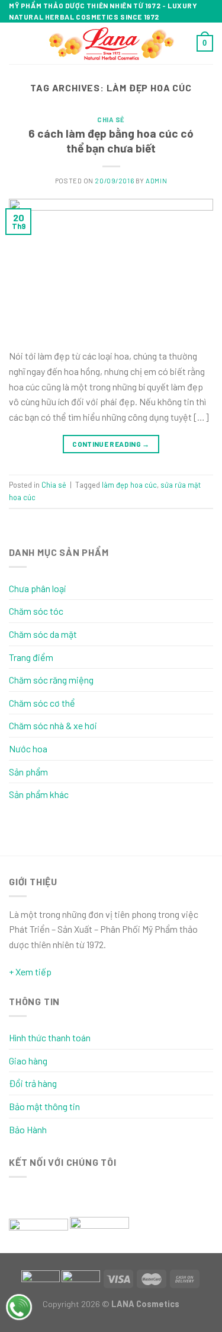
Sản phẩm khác (39, 794)
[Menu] (16, 43)
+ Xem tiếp (30, 971)
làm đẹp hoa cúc (129, 484)
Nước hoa (28, 748)
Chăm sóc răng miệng (51, 679)
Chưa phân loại (37, 588)
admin (156, 181)
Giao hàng (28, 1060)
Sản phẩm (28, 771)
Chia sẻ (111, 119)
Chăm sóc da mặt (43, 634)
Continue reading (111, 444)
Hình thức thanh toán (50, 1037)
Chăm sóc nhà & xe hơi (53, 725)
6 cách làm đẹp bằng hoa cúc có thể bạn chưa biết (111, 140)
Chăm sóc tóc (36, 610)
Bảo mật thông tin (44, 1106)
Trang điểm (31, 657)
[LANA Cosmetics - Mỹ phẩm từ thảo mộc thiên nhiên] (111, 43)
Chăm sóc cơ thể (42, 702)
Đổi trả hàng (33, 1083)
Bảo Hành (28, 1129)
